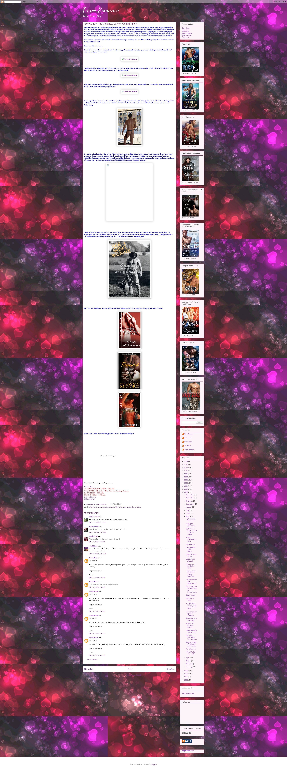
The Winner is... (191, 649)
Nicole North (93, 536)
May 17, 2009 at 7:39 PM (97, 542)
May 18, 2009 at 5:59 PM (97, 611)
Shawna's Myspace (90, 497)
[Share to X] (116, 504)
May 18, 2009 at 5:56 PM (97, 578)
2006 (186, 677)
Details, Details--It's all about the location (191, 644)
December (190, 495)
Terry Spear (185, 37)
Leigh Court (185, 30)
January (189, 667)
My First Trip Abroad (190, 560)
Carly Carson (186, 28)
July (187, 510)
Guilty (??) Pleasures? (190, 525)
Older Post (170, 669)
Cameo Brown (93, 527)
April (188, 658)
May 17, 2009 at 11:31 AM (97, 522)
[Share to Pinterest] (120, 504)
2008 (186, 671)
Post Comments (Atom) (133, 675)
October (189, 501)
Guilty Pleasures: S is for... (191, 539)
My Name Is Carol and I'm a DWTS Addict (191, 531)
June (188, 513)
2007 (186, 674)
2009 (186, 492)
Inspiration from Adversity (191, 619)
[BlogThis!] (114, 504)
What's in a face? (190, 599)
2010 (186, 489)
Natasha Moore (94, 517)
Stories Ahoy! (190, 544)
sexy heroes (127, 507)
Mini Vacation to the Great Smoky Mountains (191, 573)
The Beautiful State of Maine (190, 549)
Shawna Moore (89, 487)
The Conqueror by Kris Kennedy (191, 613)
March (188, 661)
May (188, 516)
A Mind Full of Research (190, 653)
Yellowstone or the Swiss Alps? (191, 566)
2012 (186, 483)
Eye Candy (110, 507)
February (189, 664)
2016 (186, 471)
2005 (186, 680)
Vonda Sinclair (186, 35)
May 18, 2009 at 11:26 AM (97, 554)
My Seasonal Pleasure (190, 520)
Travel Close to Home (191, 555)
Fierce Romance (101, 10)
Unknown (187, 446)
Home (130, 669)
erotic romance (102, 507)
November (190, 498)
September (190, 504)
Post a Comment (92, 660)
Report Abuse (188, 751)
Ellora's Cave (93, 507)
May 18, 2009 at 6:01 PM (97, 655)
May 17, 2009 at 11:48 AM (97, 532)
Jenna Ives (185, 31)
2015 (186, 474)
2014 (186, 477)
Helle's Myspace (89, 499)
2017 (186, 468)
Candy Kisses (190, 595)
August (189, 507)
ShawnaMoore (93, 558)
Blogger (154, 765)
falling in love (119, 507)
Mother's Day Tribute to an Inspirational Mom (191, 606)
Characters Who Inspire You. (191, 631)
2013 (186, 480)
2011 (186, 486)
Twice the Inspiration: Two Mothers (191, 637)
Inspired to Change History (189, 625)
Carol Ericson (93, 546)
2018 (186, 465)
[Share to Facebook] (118, 504)
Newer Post (88, 669)
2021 (186, 461)
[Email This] (112, 504)
